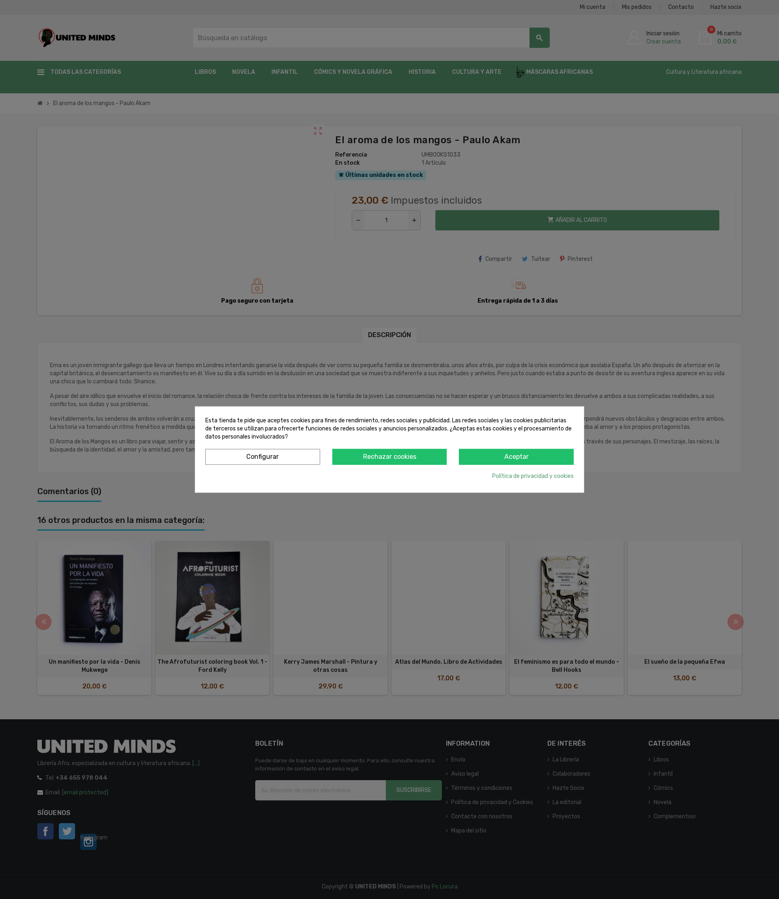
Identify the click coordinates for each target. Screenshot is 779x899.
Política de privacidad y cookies (533, 475)
